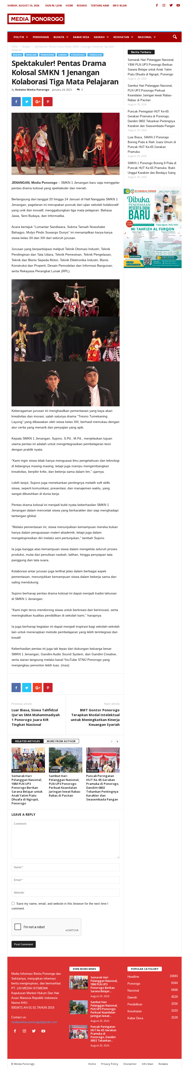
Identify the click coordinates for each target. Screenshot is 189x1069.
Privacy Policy (109, 1064)
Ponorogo (78, 54)
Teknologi (95, 54)
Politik (19, 37)
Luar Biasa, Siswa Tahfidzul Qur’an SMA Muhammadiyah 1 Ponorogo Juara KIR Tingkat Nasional (36, 717)
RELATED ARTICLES (27, 741)
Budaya (58, 37)
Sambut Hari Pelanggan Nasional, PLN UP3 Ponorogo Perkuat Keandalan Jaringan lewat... (104, 1009)
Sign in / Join (53, 5)
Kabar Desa (81, 37)
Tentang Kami (100, 5)
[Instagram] (164, 5)
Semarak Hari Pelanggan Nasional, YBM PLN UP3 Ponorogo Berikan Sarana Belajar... (104, 984)
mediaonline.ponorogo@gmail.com (34, 1022)
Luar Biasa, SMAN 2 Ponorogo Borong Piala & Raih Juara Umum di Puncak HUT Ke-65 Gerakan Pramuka (152, 145)
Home (69, 5)
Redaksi (82, 5)
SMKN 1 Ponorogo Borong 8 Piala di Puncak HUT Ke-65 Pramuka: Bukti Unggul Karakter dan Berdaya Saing (152, 167)
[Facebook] (156, 5)
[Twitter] (171, 5)
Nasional (145, 37)
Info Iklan (120, 5)
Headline (31, 54)
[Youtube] (178, 5)
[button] (175, 37)
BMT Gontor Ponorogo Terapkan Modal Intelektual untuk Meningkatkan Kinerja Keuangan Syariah (95, 717)
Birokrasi (92, 770)
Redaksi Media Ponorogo (32, 89)
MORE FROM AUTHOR (61, 741)
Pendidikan (41, 37)
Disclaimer (130, 1064)
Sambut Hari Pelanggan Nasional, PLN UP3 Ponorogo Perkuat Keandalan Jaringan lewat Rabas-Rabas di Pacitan (65, 785)
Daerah (99, 37)
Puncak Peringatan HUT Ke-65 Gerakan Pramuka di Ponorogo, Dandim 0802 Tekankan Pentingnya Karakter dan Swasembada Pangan (102, 787)
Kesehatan (121, 37)
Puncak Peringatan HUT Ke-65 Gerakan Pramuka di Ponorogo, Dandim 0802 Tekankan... (103, 1033)
